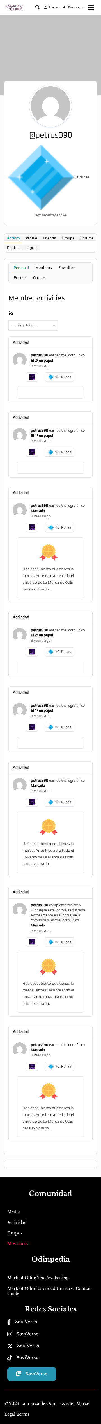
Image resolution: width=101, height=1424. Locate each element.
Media (13, 1211)
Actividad (17, 1222)
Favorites (66, 267)
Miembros (17, 1243)
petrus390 (39, 355)
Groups (68, 238)
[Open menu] (91, 7)
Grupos (14, 1233)
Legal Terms (16, 1414)
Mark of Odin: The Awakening (37, 1277)
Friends (49, 238)
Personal (21, 267)
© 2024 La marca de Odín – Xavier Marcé (46, 1403)
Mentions (43, 267)
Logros (32, 247)
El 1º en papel (42, 435)
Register (76, 7)
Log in (54, 7)
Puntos (13, 247)
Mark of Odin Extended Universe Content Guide (49, 1291)
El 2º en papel (42, 360)
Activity (13, 238)
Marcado (38, 511)
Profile (31, 238)
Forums (87, 238)
